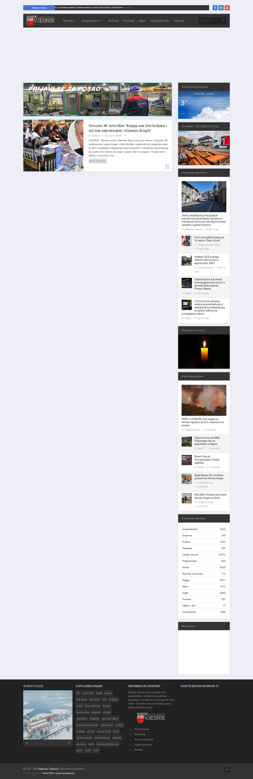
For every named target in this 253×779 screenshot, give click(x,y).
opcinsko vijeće (110, 718)
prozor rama (103, 731)
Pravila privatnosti (144, 739)
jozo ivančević (92, 705)
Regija (203, 580)
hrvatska (113, 699)
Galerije (179, 20)
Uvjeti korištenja (142, 744)
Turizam (129, 20)
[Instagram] (221, 7)
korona (106, 705)
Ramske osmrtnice (203, 573)
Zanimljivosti (160, 20)
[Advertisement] (126, 57)
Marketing (139, 734)
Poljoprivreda (205, 244)
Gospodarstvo (91, 20)
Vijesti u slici (203, 605)
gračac (108, 693)
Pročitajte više (98, 163)
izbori (79, 705)
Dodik (99, 693)
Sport (142, 20)
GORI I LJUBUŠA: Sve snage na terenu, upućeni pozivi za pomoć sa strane (203, 422)
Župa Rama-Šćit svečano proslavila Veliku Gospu (209, 476)
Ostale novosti (206, 267)
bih (78, 693)
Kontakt (138, 749)
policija (119, 725)
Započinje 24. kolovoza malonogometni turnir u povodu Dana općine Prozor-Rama (209, 284)
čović (96, 750)
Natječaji (190, 229)
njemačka (82, 718)
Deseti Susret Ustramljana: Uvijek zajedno (207, 459)
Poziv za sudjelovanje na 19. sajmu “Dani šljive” (209, 239)
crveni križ (87, 693)
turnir (79, 750)
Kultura (113, 20)
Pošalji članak (141, 729)
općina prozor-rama (87, 725)
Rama (199, 229)
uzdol (88, 750)
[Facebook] (215, 7)
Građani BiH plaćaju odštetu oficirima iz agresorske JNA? (206, 260)
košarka (96, 712)
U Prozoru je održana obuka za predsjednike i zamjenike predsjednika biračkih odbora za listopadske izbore (203, 307)
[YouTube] (227, 7)
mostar (107, 712)
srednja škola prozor (108, 744)
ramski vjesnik (84, 737)
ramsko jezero (102, 737)
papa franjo (107, 725)
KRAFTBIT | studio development (59, 773)
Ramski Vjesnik (49, 768)
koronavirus (83, 712)
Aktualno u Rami (39, 8)
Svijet (203, 592)
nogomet (94, 718)
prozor (90, 731)
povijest (81, 731)
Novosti (68, 20)
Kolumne (203, 535)
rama (116, 731)
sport (91, 744)
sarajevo (81, 744)
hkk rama (82, 699)
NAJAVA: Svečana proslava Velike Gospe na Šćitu (210, 496)
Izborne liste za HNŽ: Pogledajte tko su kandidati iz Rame (207, 441)
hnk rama (94, 699)
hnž (104, 699)
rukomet (117, 737)
